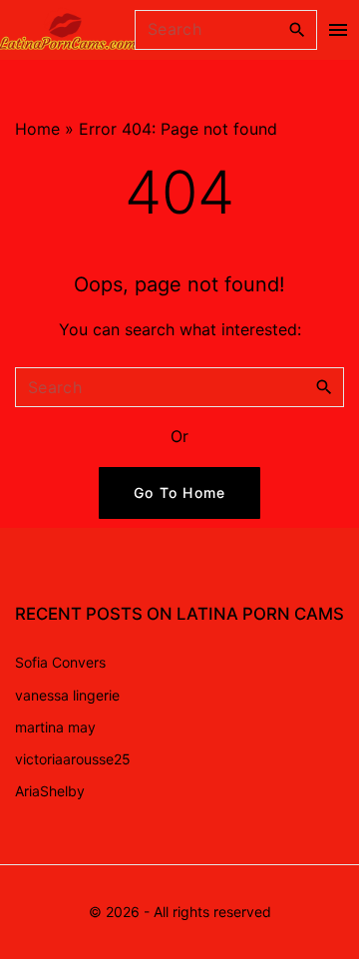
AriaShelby (50, 790)
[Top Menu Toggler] (338, 30)
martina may (55, 727)
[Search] (297, 29)
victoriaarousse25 (73, 758)
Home (37, 129)
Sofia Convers (60, 662)
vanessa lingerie (67, 695)
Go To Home (180, 492)
